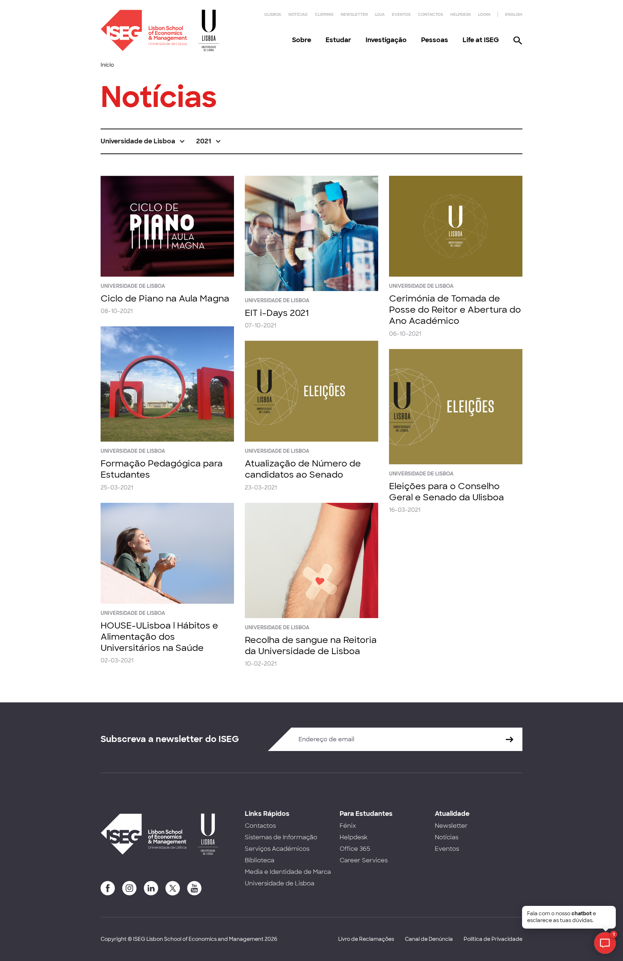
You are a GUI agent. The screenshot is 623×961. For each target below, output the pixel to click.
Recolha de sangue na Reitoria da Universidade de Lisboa (311, 645)
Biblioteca (259, 860)
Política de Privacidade (493, 939)
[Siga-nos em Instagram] (129, 888)
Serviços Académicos (277, 849)
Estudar (338, 40)
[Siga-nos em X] (172, 888)
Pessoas (434, 40)
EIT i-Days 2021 (277, 312)
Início (107, 65)
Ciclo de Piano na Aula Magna (165, 298)
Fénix (348, 826)
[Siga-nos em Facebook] (108, 888)
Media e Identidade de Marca (288, 872)
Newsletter (354, 14)
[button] (143, 141)
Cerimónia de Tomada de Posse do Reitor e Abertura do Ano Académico (455, 309)
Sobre (301, 40)
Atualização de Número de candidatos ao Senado (303, 469)
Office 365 (355, 849)
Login (484, 14)
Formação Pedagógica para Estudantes (162, 469)
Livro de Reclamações (366, 939)
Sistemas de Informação (281, 837)
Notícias (298, 14)
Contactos (430, 14)
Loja (380, 14)
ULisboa (272, 14)
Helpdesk (460, 14)
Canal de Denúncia (429, 939)
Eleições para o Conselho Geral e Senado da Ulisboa (446, 492)
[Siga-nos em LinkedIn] (151, 888)
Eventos (401, 14)
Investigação (386, 40)
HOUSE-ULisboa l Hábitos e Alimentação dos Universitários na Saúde (159, 636)
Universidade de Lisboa (279, 883)
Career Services (364, 860)
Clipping (324, 14)
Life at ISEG (481, 40)
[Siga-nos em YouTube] (194, 888)
